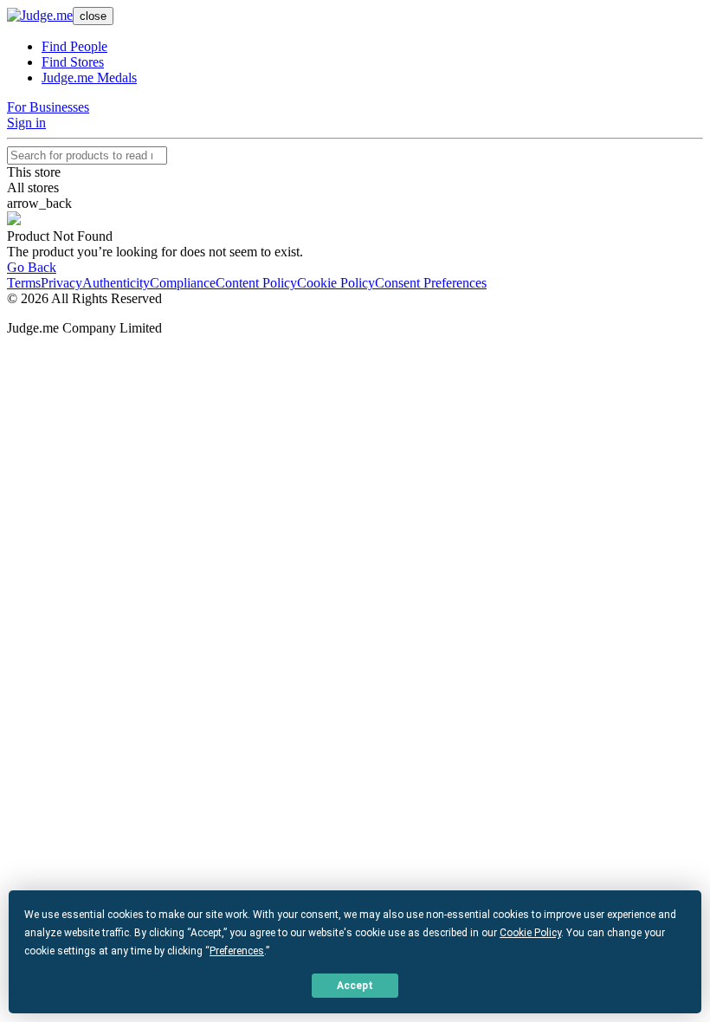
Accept (355, 986)
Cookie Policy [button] (530, 933)
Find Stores (73, 62)
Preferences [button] (237, 951)
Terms (24, 282)
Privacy (61, 282)
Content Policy (256, 282)
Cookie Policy (336, 282)
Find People (74, 46)
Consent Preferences (431, 282)
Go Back (31, 267)
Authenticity (116, 282)
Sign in (26, 122)
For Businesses (48, 107)
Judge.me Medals (89, 77)
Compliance (183, 282)
